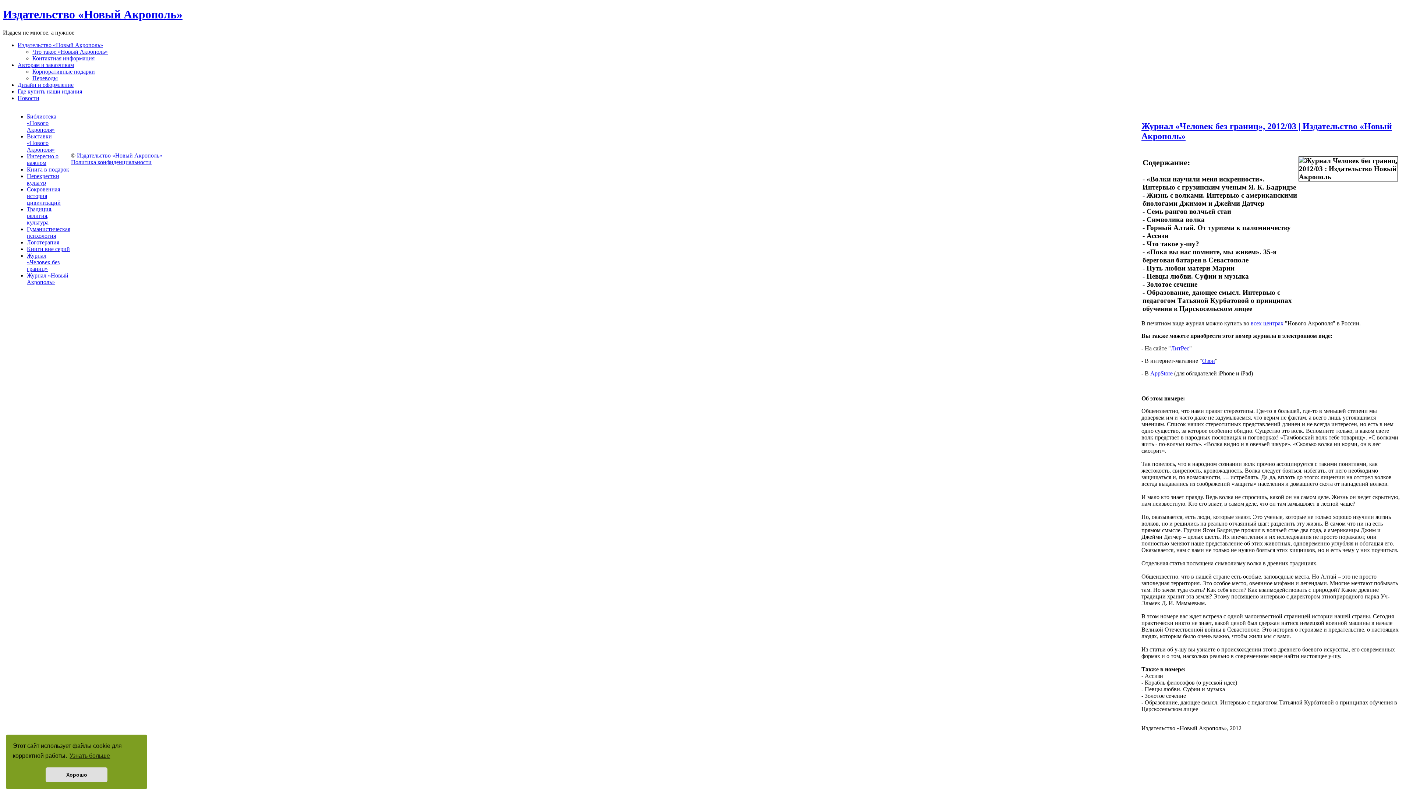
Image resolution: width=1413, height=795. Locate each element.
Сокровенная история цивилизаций (44, 196)
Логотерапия (43, 242)
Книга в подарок (48, 169)
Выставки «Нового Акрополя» (41, 143)
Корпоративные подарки (63, 71)
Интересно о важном (43, 159)
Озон (1208, 361)
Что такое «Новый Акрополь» (70, 52)
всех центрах (1267, 323)
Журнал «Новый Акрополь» (47, 278)
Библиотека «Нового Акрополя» (41, 123)
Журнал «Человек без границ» (43, 262)
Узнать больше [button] (90, 756)
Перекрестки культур (43, 179)
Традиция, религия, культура (40, 216)
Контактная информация (63, 58)
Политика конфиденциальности (111, 162)
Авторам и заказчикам (46, 65)
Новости (28, 98)
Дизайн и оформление (46, 85)
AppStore (1161, 373)
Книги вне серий (48, 249)
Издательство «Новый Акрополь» (60, 45)
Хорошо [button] (76, 775)
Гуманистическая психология (48, 232)
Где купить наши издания (50, 91)
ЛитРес (1180, 348)
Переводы (45, 78)
